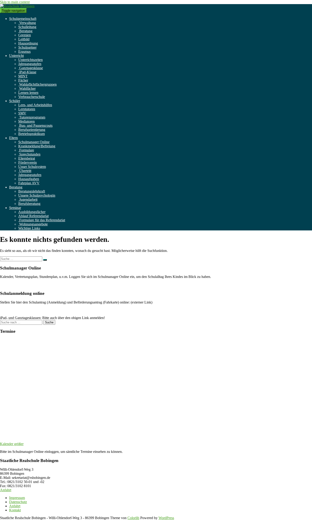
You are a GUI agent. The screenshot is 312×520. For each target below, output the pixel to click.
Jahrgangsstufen (29, 64)
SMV (22, 113)
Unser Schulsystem (32, 167)
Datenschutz (18, 502)
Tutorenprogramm (31, 117)
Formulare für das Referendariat (41, 220)
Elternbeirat (26, 158)
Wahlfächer (27, 88)
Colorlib (133, 518)
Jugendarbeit (27, 199)
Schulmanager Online (34, 142)
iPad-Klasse (27, 72)
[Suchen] (45, 260)
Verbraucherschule (31, 97)
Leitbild (23, 39)
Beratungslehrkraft (31, 191)
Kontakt (15, 510)
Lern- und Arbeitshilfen (35, 105)
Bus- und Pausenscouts (35, 125)
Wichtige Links (29, 228)
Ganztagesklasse (30, 68)
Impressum (17, 498)
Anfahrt (5, 490)
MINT (23, 76)
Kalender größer (12, 444)
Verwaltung (27, 23)
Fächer (23, 80)
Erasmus (24, 51)
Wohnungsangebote (33, 224)
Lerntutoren (26, 109)
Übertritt (24, 171)
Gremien (24, 35)
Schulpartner (27, 47)
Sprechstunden (29, 154)
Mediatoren (26, 121)
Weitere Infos (9, 284)
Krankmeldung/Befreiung (36, 146)
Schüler (14, 101)
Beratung (25, 31)
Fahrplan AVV (29, 183)
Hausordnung (28, 43)
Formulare (26, 150)
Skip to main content (15, 2)
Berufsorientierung (31, 130)
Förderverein (27, 162)
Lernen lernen (28, 93)
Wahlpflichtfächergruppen (37, 84)
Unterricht (16, 56)
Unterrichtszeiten (30, 60)
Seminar (15, 208)
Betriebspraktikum (31, 134)
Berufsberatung (29, 204)
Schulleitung (27, 27)
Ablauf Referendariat (33, 216)
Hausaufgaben (28, 179)
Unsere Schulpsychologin (36, 195)
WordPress (166, 518)
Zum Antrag (9, 310)
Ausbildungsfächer (31, 212)
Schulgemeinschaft (22, 19)
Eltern (13, 138)
